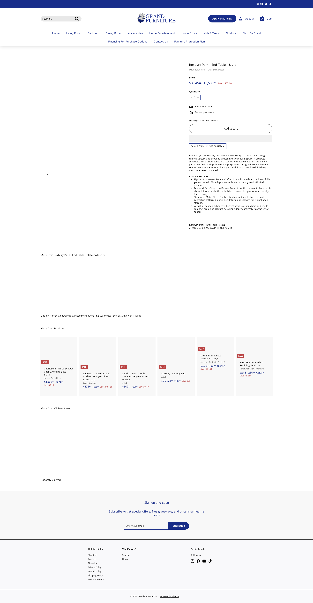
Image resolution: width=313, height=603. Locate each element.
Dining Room (113, 33)
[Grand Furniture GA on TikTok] (210, 561)
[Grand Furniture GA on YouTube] (204, 561)
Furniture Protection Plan (189, 41)
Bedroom (93, 33)
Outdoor (231, 33)
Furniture (59, 328)
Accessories (135, 33)
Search (125, 555)
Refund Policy (94, 571)
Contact (92, 559)
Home (56, 33)
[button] (230, 138)
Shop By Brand (252, 33)
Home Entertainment (162, 33)
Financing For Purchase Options (127, 41)
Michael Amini (197, 69)
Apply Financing (222, 19)
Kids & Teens (211, 33)
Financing (92, 563)
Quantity (194, 91)
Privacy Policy (94, 567)
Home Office (189, 33)
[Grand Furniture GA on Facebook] (198, 561)
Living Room (73, 33)
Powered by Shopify (169, 596)
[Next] (47, 173)
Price (192, 77)
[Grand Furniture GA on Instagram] (192, 561)
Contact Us (161, 41)
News (125, 559)
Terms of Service (96, 579)
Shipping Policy (95, 575)
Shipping (193, 120)
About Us (92, 555)
